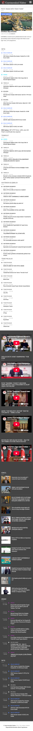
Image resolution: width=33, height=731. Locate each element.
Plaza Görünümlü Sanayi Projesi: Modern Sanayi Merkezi (16, 286)
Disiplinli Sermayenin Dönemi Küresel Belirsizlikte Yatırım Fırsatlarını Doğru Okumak (21, 569)
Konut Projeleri (7, 276)
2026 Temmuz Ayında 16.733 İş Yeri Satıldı (13, 64)
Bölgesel (5, 91)
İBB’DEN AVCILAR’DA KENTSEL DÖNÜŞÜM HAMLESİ (20, 528)
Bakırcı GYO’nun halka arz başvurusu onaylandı (14, 190)
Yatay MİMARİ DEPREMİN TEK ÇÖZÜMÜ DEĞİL (14, 233)
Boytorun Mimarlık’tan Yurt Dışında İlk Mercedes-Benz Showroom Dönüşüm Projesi (21, 622)
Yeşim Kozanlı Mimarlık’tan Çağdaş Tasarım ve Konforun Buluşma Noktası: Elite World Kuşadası (20, 630)
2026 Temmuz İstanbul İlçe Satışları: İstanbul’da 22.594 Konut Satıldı (20, 667)
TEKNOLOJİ (6, 83)
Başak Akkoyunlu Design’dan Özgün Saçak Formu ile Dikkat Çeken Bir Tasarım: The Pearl (20, 606)
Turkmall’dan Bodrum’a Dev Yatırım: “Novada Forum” (15, 272)
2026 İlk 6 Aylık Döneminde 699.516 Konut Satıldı (14, 119)
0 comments (12, 33)
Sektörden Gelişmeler (9, 186)
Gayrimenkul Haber (10, 725)
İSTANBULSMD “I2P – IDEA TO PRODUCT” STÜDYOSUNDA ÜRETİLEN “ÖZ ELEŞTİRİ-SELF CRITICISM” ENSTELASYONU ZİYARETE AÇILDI (20, 647)
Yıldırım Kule (6, 326)
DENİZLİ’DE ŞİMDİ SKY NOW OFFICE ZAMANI (13, 266)
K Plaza (5, 313)
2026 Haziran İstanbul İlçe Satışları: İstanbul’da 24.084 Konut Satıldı (20, 701)
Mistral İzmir (6, 279)
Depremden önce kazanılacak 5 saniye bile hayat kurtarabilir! (17, 247)
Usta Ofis (5, 292)
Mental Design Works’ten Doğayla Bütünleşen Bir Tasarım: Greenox (19, 614)
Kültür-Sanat (14, 642)
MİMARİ (12, 603)
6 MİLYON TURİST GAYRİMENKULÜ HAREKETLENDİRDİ (16, 196)
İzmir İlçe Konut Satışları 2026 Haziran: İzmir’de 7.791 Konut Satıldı (21, 687)
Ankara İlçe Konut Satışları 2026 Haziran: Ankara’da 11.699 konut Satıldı (21, 694)
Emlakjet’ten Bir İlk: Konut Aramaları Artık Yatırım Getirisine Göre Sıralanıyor (21, 549)
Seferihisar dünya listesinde (8, 31)
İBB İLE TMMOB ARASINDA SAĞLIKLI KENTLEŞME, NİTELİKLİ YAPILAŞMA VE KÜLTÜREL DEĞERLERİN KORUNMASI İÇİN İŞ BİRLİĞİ (21, 520)
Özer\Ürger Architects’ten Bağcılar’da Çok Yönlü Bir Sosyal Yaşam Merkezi (22, 638)
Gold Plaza (5, 299)
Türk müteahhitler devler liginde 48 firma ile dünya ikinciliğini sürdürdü (21, 508)
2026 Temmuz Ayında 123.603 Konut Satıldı (13, 71)
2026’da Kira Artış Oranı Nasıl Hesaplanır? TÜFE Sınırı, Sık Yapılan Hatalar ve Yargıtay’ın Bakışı (21, 590)
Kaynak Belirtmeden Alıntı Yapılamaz (16, 727)
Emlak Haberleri (6, 14)
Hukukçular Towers (8, 306)
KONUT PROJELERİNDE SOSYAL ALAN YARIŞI (13, 210)
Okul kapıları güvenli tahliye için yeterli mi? (13, 203)
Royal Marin (6, 319)
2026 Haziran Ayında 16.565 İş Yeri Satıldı (13, 126)
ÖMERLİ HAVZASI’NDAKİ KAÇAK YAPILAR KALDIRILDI (20, 488)
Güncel (5, 74)
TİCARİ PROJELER (7, 262)
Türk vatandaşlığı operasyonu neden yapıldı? (13, 240)
